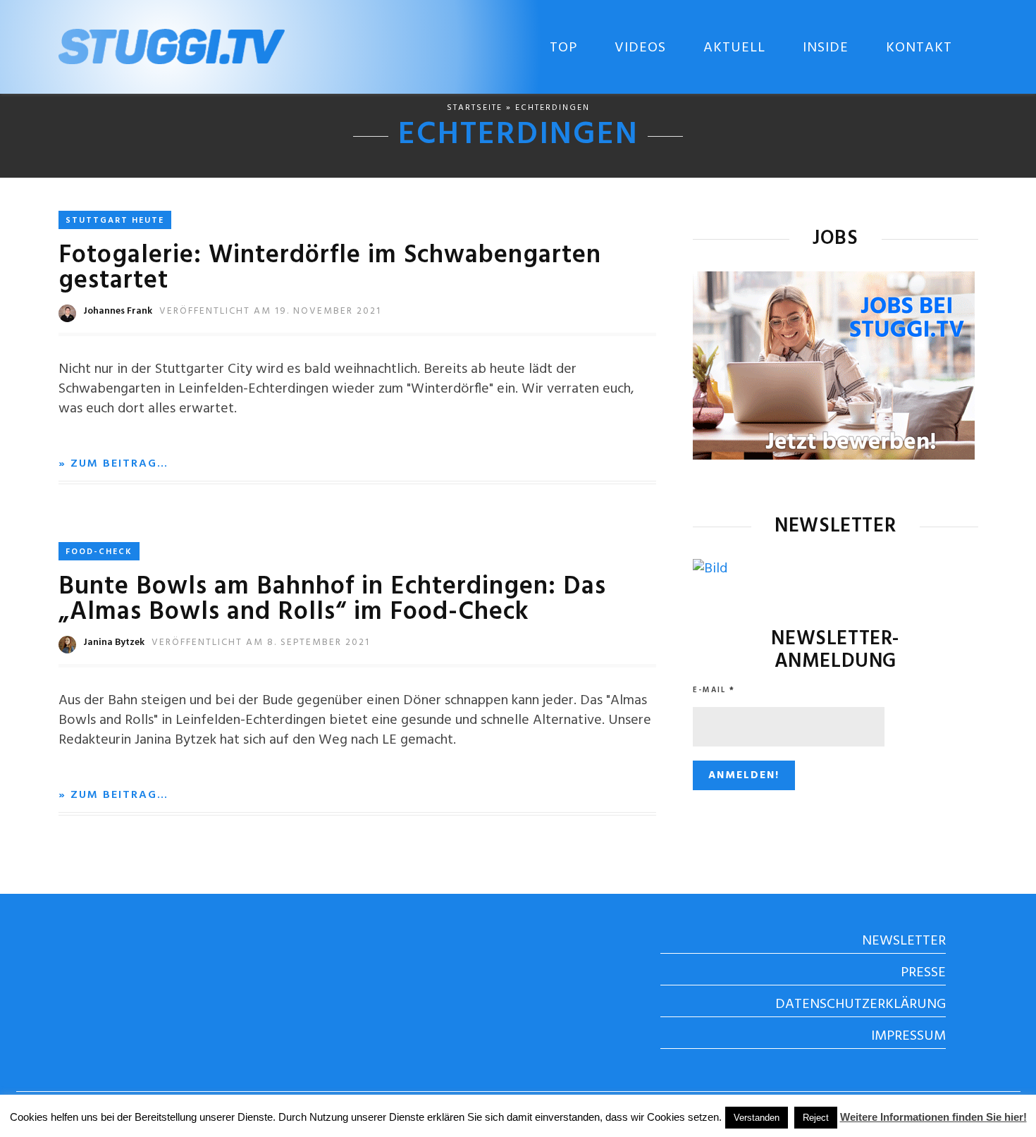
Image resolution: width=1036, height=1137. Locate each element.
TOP (563, 48)
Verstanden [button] (756, 1117)
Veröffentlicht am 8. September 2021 (261, 642)
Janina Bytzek (113, 642)
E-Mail (714, 690)
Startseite (474, 108)
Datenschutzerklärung (860, 1004)
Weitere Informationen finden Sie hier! (933, 1117)
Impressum (908, 1036)
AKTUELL (734, 48)
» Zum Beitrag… (113, 464)
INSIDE (826, 48)
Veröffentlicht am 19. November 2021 (270, 311)
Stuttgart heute (115, 221)
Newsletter (904, 941)
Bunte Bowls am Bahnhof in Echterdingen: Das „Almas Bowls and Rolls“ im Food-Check (332, 600)
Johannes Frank (117, 311)
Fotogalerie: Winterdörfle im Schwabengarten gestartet (329, 268)
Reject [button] (816, 1117)
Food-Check (99, 552)
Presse (923, 972)
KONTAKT (919, 48)
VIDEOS (640, 48)
